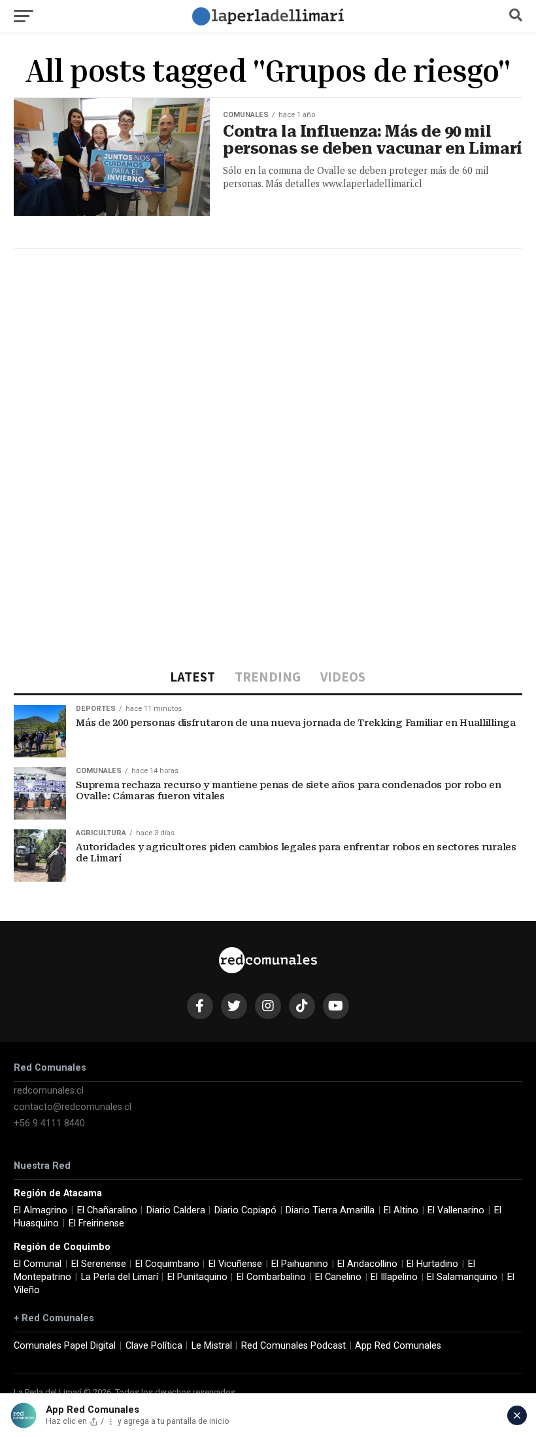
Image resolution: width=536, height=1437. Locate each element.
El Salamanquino (462, 1277)
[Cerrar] (517, 1415)
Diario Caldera (175, 1210)
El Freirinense (96, 1223)
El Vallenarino (455, 1210)
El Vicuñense (235, 1264)
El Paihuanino (299, 1264)
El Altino (401, 1210)
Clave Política (154, 1345)
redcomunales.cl (49, 1090)
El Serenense (98, 1264)
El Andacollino (367, 1264)
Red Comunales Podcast (293, 1345)
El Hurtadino (432, 1264)
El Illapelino (394, 1277)
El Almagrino (40, 1210)
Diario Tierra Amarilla (330, 1210)
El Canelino (338, 1277)
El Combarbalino (271, 1277)
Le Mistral (212, 1345)
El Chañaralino (107, 1210)
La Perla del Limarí (119, 1277)
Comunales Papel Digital (65, 1345)
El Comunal (37, 1264)
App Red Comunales (398, 1345)
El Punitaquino (197, 1277)
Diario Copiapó (245, 1210)
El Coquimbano (167, 1264)
